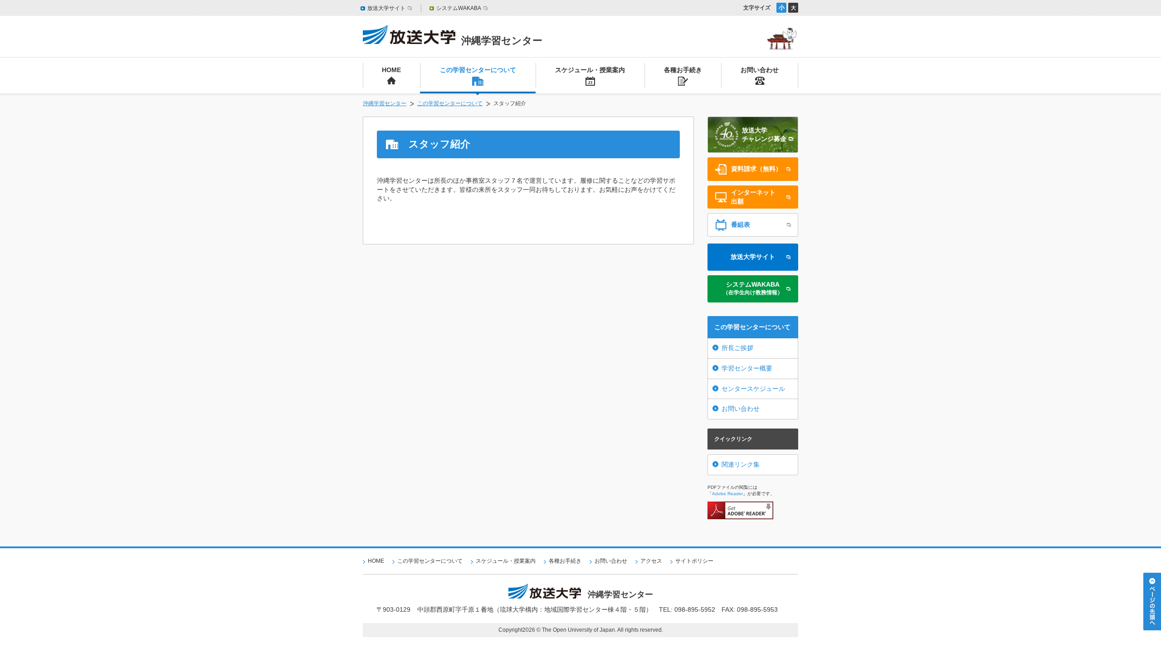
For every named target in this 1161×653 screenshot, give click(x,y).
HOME (376, 561)
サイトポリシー (694, 561)
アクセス (651, 561)
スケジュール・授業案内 (506, 561)
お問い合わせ (741, 408)
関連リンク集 (741, 464)
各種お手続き (565, 561)
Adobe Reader (727, 493)
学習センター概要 (747, 368)
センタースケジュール (753, 388)
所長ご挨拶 (737, 347)
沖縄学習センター (384, 103)
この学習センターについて (450, 103)
